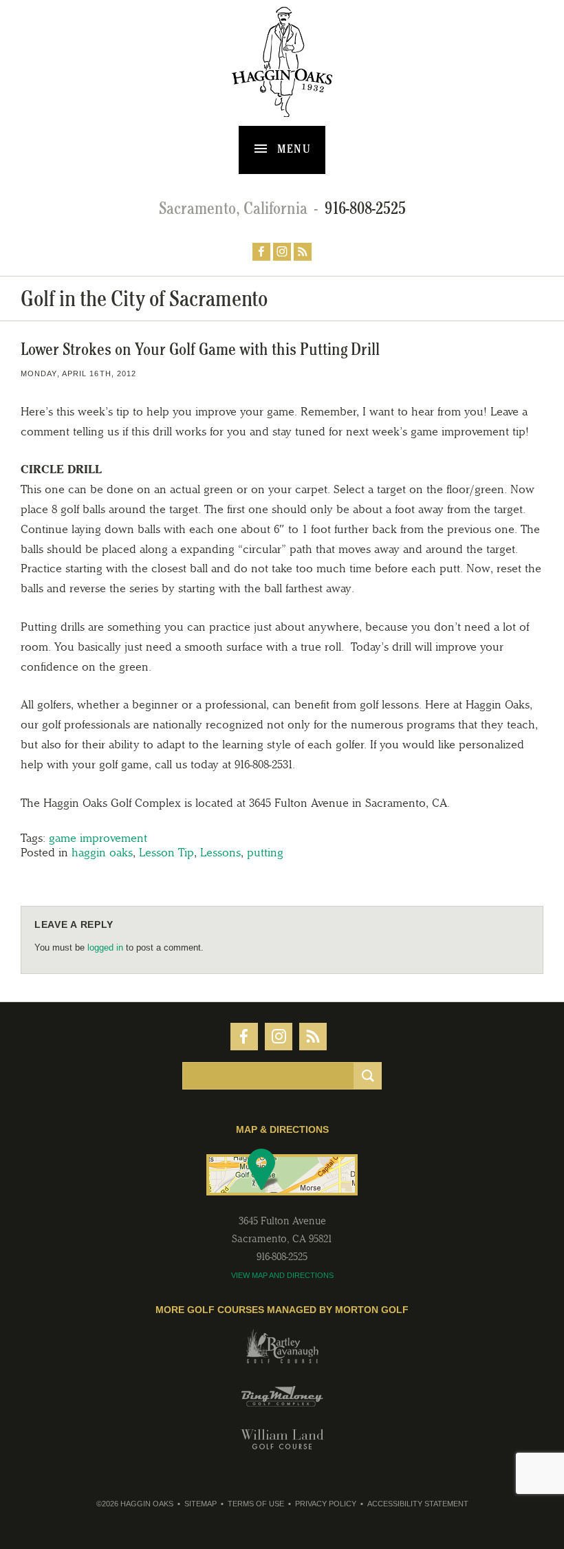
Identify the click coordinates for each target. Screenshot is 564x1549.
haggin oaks (102, 852)
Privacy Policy (325, 1503)
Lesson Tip (166, 852)
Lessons (220, 852)
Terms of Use (256, 1503)
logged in (105, 947)
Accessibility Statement (417, 1503)
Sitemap (200, 1503)
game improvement (98, 838)
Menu (293, 148)
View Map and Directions (282, 1275)
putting (265, 852)
